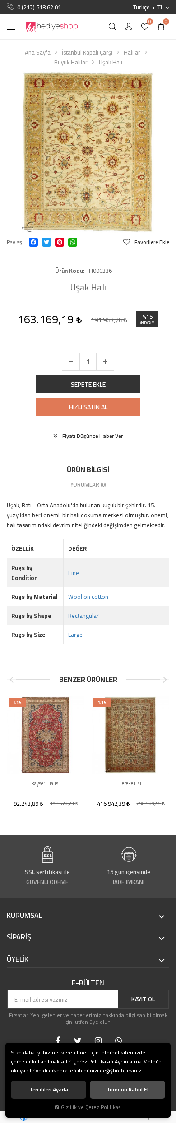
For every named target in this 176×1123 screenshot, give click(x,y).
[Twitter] (46, 242)
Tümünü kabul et (128, 1089)
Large (75, 634)
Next (164, 680)
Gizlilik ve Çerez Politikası (91, 1107)
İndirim (147, 323)
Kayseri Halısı (46, 783)
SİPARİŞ (19, 937)
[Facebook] (33, 242)
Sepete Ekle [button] (88, 384)
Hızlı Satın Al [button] (88, 407)
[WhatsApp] (72, 242)
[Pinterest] (59, 242)
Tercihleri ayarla (48, 1089)
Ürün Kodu (69, 271)
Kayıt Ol (143, 999)
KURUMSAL (24, 915)
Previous (11, 680)
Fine (73, 572)
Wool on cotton (88, 596)
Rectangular (83, 615)
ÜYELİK (17, 959)
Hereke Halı (130, 783)
